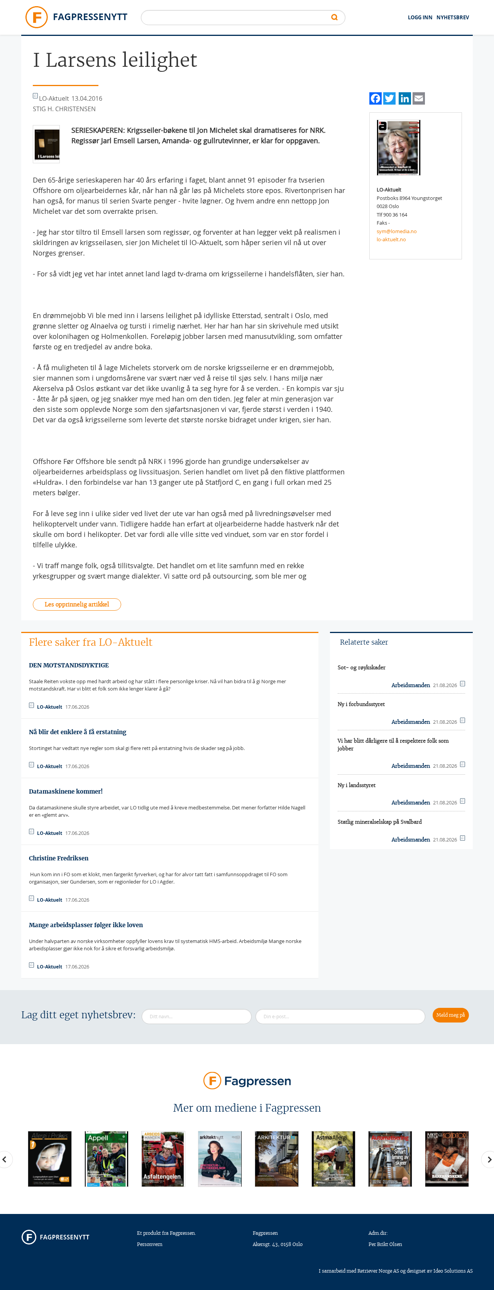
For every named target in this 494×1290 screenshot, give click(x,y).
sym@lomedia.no (397, 231)
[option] (49, 1159)
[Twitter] (389, 97)
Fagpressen (265, 1233)
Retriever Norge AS (378, 1271)
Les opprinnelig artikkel (77, 604)
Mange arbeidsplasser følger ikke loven (86, 925)
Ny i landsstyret (357, 785)
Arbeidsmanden (411, 685)
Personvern (149, 1244)
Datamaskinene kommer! (66, 791)
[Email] (419, 97)
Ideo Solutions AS (453, 1271)
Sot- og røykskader (362, 667)
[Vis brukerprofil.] (399, 147)
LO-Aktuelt (49, 707)
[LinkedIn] (405, 97)
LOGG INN (420, 17)
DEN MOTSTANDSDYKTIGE (69, 665)
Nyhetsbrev (452, 17)
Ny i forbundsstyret (361, 704)
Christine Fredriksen (58, 858)
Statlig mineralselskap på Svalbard (380, 822)
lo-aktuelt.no (391, 239)
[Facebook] (375, 97)
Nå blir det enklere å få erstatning (77, 732)
